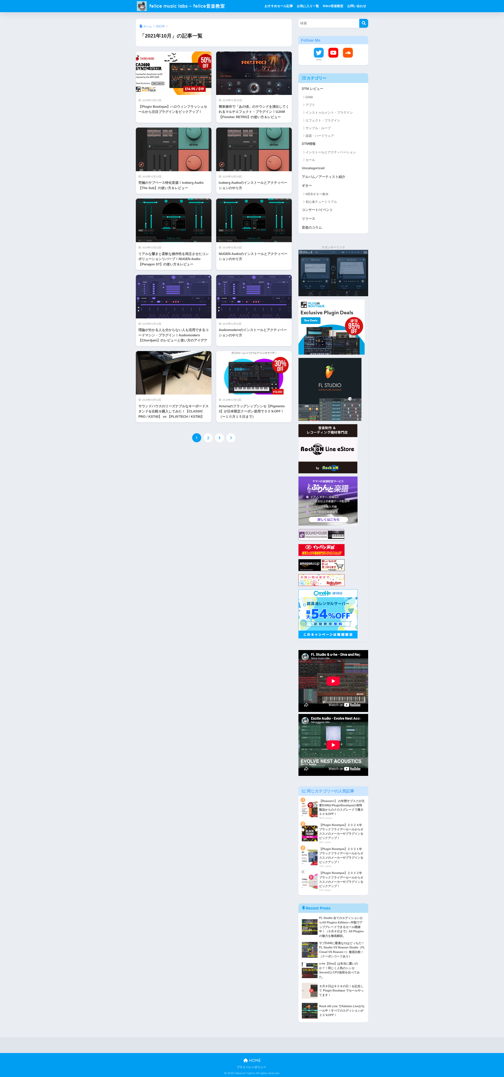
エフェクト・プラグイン (323, 120)
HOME (254, 1060)
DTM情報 (309, 144)
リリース (308, 219)
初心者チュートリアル (321, 201)
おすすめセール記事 (279, 6)
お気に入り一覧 (308, 6)
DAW (309, 97)
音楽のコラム (312, 227)
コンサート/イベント (317, 210)
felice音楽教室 (333, 6)
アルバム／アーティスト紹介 (323, 177)
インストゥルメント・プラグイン (329, 112)
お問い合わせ (356, 6)
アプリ (310, 105)
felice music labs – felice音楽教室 (186, 6)
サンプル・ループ (318, 128)
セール (310, 160)
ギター (307, 186)
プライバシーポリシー (251, 1067)
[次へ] (230, 437)
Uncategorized (313, 168)
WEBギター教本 (317, 194)
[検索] (363, 23)
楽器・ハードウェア (320, 135)
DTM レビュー (312, 89)
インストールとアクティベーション (331, 152)
